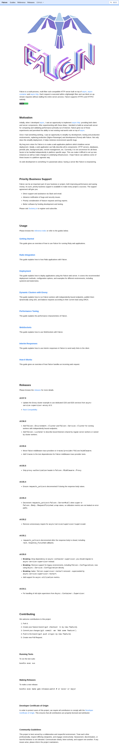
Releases (30, 2)
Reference (21, 2)
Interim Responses (28, 343)
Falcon (4, 2)
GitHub (40, 2)
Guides (12, 2)
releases (37, 390)
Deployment (25, 271)
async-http (34, 94)
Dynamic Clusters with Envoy (33, 292)
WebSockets (25, 327)
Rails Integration (27, 255)
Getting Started (26, 239)
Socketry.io (33, 208)
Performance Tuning (29, 311)
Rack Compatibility (30, 410)
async (84, 92)
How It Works (25, 360)
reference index (40, 231)
